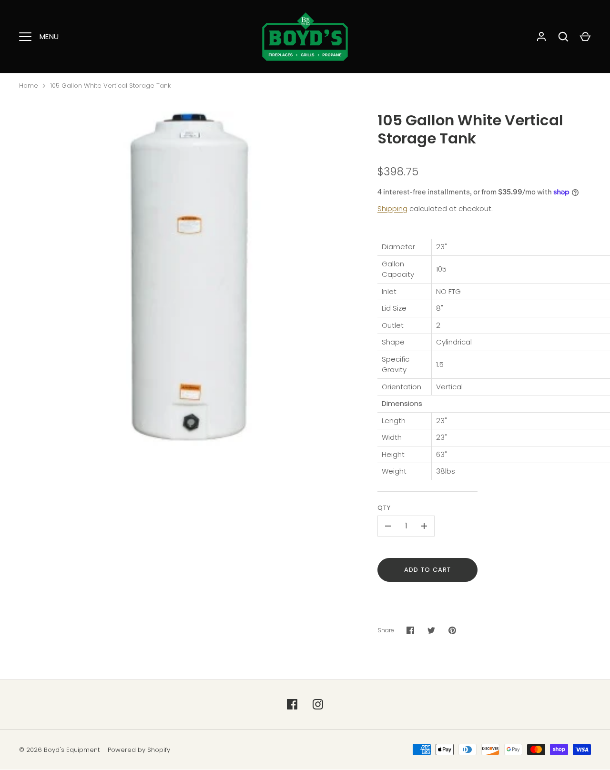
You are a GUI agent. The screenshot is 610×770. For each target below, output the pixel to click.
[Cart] (585, 36)
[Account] (541, 36)
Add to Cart (427, 569)
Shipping (392, 208)
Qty (384, 507)
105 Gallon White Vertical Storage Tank (110, 85)
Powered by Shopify (139, 749)
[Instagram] (317, 704)
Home (28, 85)
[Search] (563, 36)
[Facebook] (292, 704)
